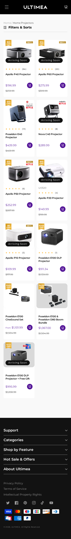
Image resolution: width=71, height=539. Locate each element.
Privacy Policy (13, 483)
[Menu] (6, 7)
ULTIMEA (15, 527)
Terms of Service (15, 489)
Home (7, 22)
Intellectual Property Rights (23, 494)
